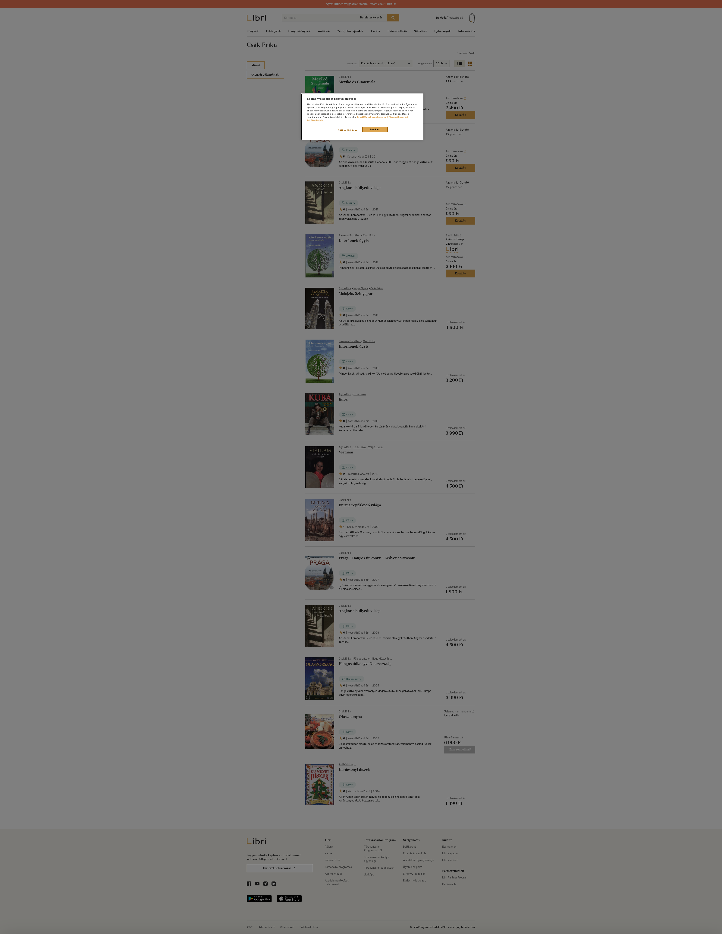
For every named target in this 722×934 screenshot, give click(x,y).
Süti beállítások (347, 130)
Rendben (375, 129)
